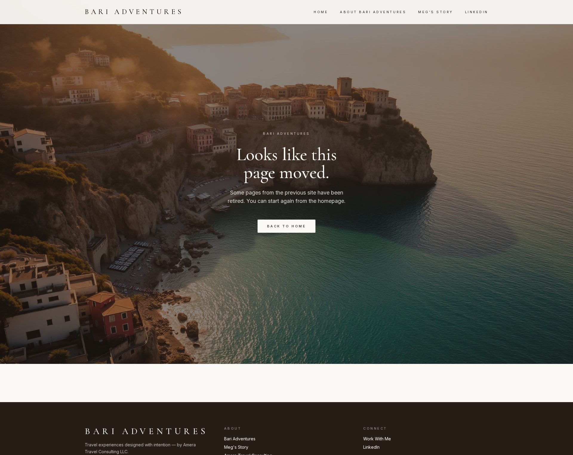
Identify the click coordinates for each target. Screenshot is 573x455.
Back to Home (286, 226)
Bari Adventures (134, 11)
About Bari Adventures (373, 12)
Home (321, 12)
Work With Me (377, 438)
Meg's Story (435, 12)
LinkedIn (476, 12)
